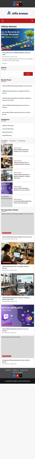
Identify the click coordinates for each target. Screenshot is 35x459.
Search (3, 68)
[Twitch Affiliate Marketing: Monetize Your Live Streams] (7, 188)
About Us (8, 370)
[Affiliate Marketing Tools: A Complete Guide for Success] (7, 162)
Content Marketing (7, 129)
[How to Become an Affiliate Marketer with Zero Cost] (17, 39)
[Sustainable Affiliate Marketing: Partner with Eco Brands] (7, 197)
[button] (2, 21)
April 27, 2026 (14, 301)
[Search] (32, 20)
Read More (4, 63)
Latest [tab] (4, 141)
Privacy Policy (24, 370)
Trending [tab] (21, 141)
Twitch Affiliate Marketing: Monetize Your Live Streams (15, 106)
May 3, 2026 (14, 270)
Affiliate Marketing (7, 48)
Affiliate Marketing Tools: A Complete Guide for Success (16, 92)
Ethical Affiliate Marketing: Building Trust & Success (17, 86)
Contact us (16, 370)
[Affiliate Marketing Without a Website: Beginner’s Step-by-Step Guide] (7, 175)
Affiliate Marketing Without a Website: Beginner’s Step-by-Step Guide (16, 99)
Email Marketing (7, 135)
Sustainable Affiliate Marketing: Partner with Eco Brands (16, 113)
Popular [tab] (12, 141)
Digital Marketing (7, 132)
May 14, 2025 (14, 56)
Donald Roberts (7, 56)
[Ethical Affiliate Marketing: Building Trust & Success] (7, 149)
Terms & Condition (17, 372)
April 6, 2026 (14, 332)
